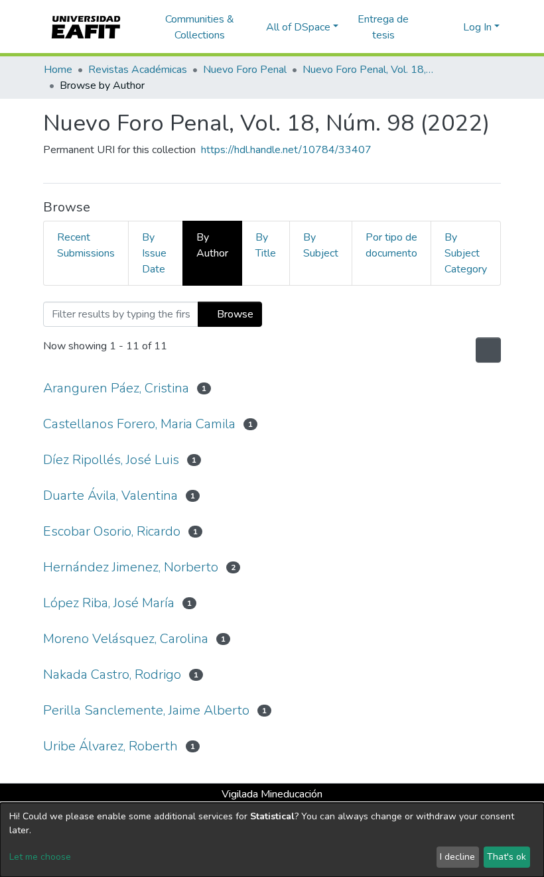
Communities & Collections (199, 27)
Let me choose (40, 856)
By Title (265, 245)
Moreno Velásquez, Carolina (125, 639)
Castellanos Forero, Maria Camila (139, 424)
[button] (450, 27)
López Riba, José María (108, 603)
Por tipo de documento (391, 245)
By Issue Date (154, 253)
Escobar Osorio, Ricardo (111, 531)
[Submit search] (431, 27)
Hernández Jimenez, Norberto (130, 567)
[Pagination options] (487, 350)
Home (58, 69)
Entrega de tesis (383, 27)
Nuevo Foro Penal (245, 69)
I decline (457, 856)
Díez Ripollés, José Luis (111, 460)
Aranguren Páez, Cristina (116, 388)
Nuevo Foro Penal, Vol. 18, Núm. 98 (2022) (369, 69)
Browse (233, 314)
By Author (212, 245)
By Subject (320, 245)
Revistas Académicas (137, 69)
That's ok (506, 856)
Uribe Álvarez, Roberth (110, 746)
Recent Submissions (86, 245)
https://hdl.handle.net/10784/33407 (286, 150)
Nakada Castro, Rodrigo (112, 674)
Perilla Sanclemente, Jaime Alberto (146, 710)
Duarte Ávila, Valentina (110, 495)
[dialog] (272, 840)
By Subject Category (465, 253)
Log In (477, 27)
